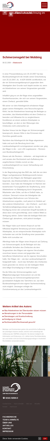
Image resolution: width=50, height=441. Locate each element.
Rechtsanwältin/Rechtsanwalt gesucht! (19, 322)
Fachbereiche (7, 403)
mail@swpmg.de (25, 361)
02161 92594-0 (11, 398)
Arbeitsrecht (17, 63)
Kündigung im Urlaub (12, 319)
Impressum (13, 406)
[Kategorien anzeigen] (11, 14)
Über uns (29, 403)
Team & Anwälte (19, 403)
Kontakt (5, 406)
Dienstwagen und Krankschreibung (18, 316)
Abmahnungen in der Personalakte (18, 313)
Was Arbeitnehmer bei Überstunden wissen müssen (25, 310)
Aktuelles (37, 403)
